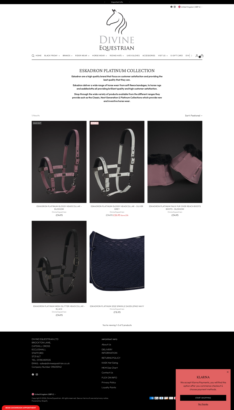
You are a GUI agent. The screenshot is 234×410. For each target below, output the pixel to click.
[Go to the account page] (195, 55)
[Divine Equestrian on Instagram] (175, 7)
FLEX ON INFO (109, 377)
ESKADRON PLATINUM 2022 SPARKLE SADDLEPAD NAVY (117, 306)
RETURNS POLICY (111, 357)
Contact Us (107, 372)
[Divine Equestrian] (117, 30)
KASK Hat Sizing (110, 362)
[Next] (129, 2)
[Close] (228, 372)
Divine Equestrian (54, 398)
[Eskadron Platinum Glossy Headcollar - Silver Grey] (117, 162)
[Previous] (104, 2)
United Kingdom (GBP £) (191, 7)
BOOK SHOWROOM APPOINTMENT (20, 408)
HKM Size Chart (110, 367)
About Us (106, 344)
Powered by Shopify (40, 401)
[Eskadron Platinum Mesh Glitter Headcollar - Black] (59, 262)
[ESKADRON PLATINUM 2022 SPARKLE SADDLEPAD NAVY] (117, 262)
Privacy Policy (109, 382)
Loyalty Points (109, 387)
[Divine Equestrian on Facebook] (171, 7)
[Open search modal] (33, 55)
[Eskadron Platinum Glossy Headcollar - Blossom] (59, 162)
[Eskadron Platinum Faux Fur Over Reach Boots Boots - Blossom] (174, 162)
